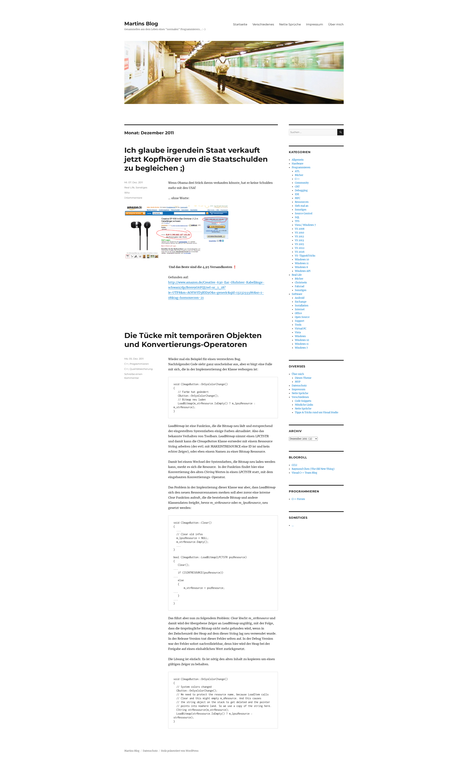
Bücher (299, 175)
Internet (300, 309)
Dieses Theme (303, 377)
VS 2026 (300, 251)
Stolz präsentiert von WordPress (180, 750)
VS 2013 (299, 240)
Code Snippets (303, 401)
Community (302, 182)
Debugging (301, 190)
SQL (297, 217)
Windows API (302, 271)
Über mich (336, 24)
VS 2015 (299, 244)
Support (299, 320)
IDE (297, 194)
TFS (297, 221)
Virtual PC (300, 328)
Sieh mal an (301, 205)
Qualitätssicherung (141, 368)
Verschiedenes (263, 24)
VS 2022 (299, 248)
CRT (297, 186)
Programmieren (139, 363)
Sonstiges (141, 187)
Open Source (302, 317)
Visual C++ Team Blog (304, 472)
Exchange (300, 301)
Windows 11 (302, 263)
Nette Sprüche (290, 24)
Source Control (303, 213)
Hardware (297, 163)
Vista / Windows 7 (305, 225)
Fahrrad (299, 286)
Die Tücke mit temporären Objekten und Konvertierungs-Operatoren (193, 340)
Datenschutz (299, 385)
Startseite (240, 24)
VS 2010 (299, 232)
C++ (126, 363)
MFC (297, 198)
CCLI (294, 465)
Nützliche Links (304, 404)
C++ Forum (298, 499)
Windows (300, 336)
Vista (298, 332)
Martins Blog (141, 23)
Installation (301, 305)
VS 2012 (299, 236)
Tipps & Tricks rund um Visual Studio (316, 412)
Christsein (301, 282)
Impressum (314, 24)
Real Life (129, 187)
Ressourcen (302, 202)
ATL (297, 171)
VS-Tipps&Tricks (305, 255)
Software (297, 294)
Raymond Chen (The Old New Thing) (313, 468)
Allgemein (298, 159)
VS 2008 (299, 228)
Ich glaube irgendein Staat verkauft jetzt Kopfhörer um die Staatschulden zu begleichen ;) (196, 159)
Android (299, 297)
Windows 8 (301, 267)
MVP (297, 381)
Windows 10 (302, 259)
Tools (298, 324)
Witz (127, 192)
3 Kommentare (133, 197)
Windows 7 (301, 347)
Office (298, 313)
